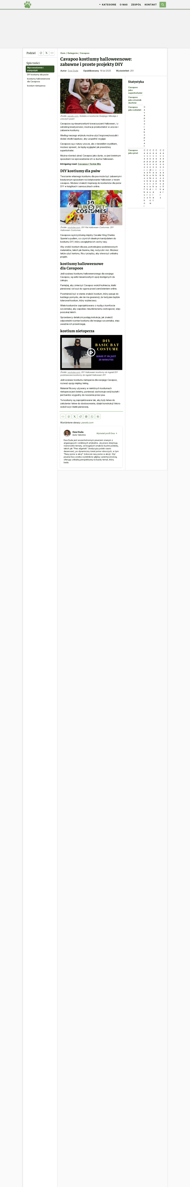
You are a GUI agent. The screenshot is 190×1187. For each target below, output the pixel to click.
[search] (163, 4)
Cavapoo (84, 53)
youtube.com (73, 227)
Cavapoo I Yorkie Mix (89, 164)
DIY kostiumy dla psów (38, 74)
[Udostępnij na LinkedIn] (97, 416)
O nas (124, 4)
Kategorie (73, 53)
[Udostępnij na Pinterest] (86, 416)
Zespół (136, 4)
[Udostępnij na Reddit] (80, 416)
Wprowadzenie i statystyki (35, 69)
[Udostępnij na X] (46, 52)
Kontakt (151, 4)
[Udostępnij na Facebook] (40, 52)
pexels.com (72, 116)
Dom (63, 53)
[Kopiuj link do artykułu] (52, 52)
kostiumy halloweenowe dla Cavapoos (38, 80)
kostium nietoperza (36, 85)
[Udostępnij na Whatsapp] (92, 416)
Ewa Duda (73, 70)
